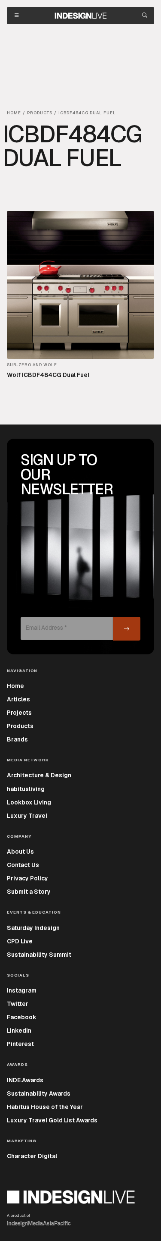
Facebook (21, 1017)
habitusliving (26, 789)
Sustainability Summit (39, 954)
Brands (17, 739)
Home (15, 686)
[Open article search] (145, 15)
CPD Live (20, 941)
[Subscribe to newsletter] (126, 629)
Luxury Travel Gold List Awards (52, 1120)
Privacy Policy (27, 878)
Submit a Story (29, 891)
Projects (19, 712)
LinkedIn (19, 1030)
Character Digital (32, 1156)
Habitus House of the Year (45, 1107)
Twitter (17, 1004)
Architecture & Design (39, 775)
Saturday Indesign (33, 928)
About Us (20, 851)
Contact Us (23, 865)
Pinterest (20, 1044)
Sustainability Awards (38, 1093)
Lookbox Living (29, 802)
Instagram (21, 990)
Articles (18, 699)
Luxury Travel (27, 816)
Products (20, 726)
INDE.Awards (25, 1080)
